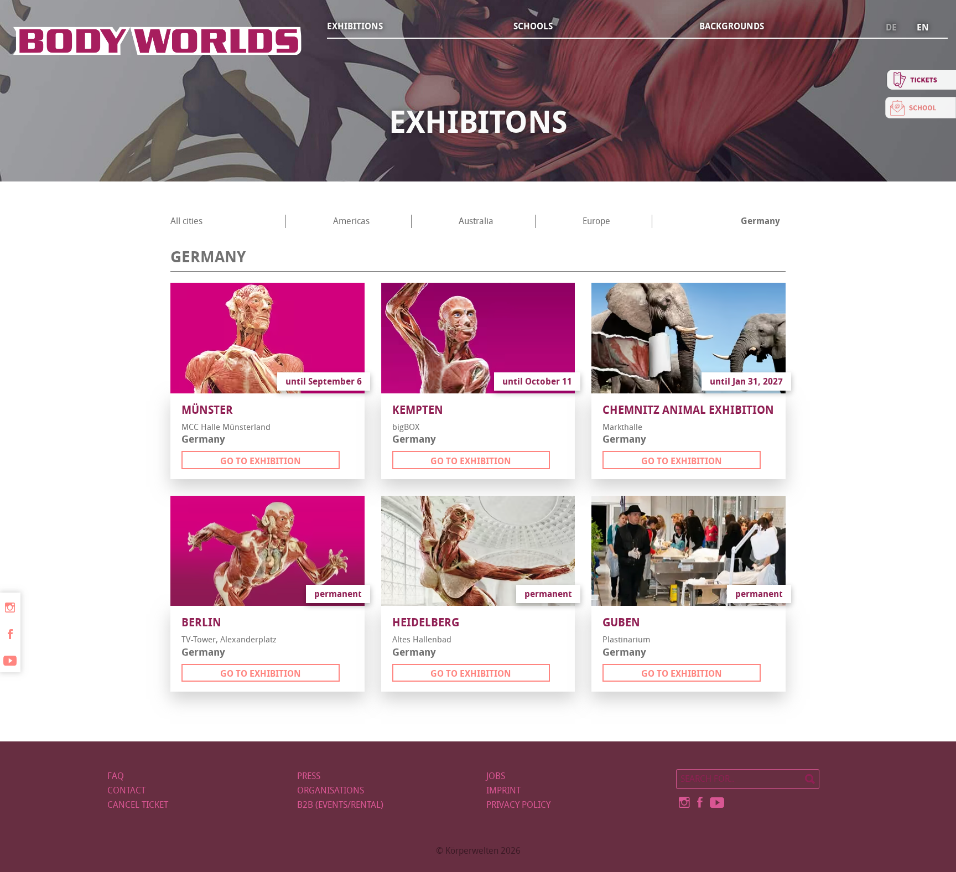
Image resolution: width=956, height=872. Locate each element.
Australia (476, 221)
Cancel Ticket (137, 805)
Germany (760, 221)
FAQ (115, 776)
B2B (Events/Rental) (340, 805)
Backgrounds (731, 26)
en (923, 27)
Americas (351, 221)
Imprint (503, 790)
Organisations (330, 790)
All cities (186, 221)
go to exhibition (260, 461)
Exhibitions (355, 26)
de (891, 27)
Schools (533, 26)
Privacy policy (518, 805)
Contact (126, 790)
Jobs (495, 776)
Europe (596, 221)
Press (308, 776)
